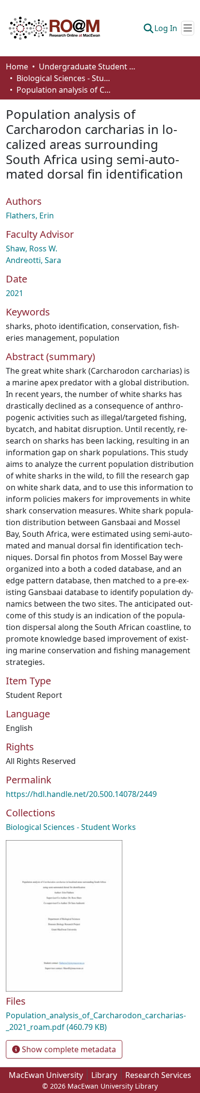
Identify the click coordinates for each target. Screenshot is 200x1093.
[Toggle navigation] (187, 28)
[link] (100, 1021)
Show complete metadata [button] (68, 1049)
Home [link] (17, 66)
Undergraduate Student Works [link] (87, 66)
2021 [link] (14, 293)
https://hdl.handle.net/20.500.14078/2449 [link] (81, 794)
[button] (54, 28)
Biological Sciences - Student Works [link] (65, 78)
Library (104, 1075)
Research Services (158, 1075)
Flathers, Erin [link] (30, 215)
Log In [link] (165, 28)
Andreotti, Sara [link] (33, 260)
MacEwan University (46, 1075)
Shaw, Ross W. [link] (31, 248)
